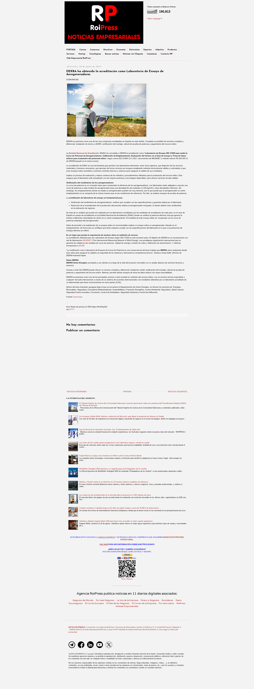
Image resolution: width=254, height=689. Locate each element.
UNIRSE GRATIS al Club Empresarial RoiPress (87, 630)
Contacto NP (167, 54)
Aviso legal (162, 630)
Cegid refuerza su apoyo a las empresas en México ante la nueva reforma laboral (110, 456)
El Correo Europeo (94, 603)
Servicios (70, 54)
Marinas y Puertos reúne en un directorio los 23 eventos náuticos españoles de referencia (113, 482)
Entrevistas (134, 50)
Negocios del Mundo (83, 600)
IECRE (82, 246)
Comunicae (152, 54)
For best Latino (166, 603)
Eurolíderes (167, 600)
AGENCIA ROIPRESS (106, 537)
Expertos (148, 50)
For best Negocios (105, 600)
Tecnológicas (95, 54)
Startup (81, 54)
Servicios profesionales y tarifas (129, 627)
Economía (121, 50)
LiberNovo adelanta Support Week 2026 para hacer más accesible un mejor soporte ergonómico (116, 521)
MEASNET (87, 240)
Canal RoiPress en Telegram (168, 627)
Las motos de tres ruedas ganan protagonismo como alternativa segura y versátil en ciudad (114, 443)
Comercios (94, 50)
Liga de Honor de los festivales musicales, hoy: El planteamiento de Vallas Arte (109, 430)
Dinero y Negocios (150, 600)
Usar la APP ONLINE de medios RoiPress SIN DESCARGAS (132, 630)
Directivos (108, 50)
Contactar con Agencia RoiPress (100, 627)
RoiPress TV (149, 627)
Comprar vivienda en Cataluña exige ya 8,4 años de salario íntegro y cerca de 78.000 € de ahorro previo (119, 508)
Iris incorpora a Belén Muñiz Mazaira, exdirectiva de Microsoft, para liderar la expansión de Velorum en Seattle (121, 416)
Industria (160, 50)
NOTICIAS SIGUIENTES (177, 392)
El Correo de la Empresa (144, 603)
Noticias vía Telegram (133, 54)
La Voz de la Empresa (127, 600)
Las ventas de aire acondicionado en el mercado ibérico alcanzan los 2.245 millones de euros (115, 495)
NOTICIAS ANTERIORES (77, 392)
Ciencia (82, 50)
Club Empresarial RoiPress (79, 58)
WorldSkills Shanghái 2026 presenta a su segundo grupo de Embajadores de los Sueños (113, 469)
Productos (172, 50)
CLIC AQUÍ (104, 544)
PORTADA (70, 50)
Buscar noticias (112, 54)
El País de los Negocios (117, 603)
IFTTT (71, 309)
